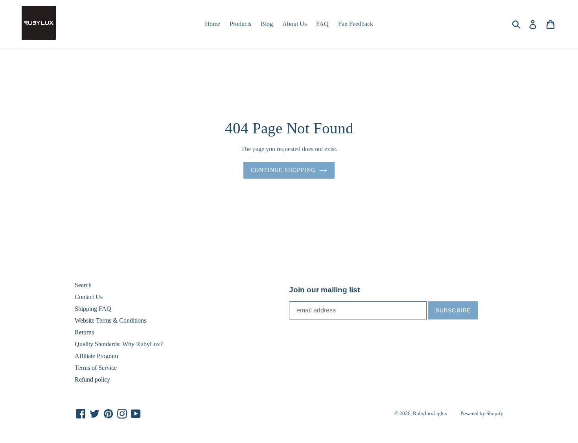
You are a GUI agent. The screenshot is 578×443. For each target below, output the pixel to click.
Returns (84, 332)
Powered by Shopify (481, 413)
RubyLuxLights (430, 413)
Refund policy (92, 379)
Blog (267, 23)
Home (212, 23)
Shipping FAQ (93, 308)
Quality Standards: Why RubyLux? (119, 344)
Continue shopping (283, 170)
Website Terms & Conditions (110, 320)
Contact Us (89, 296)
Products (240, 23)
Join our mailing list (324, 290)
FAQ (322, 23)
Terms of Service (96, 367)
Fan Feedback (355, 23)
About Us (294, 23)
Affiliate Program (96, 356)
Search (83, 285)
